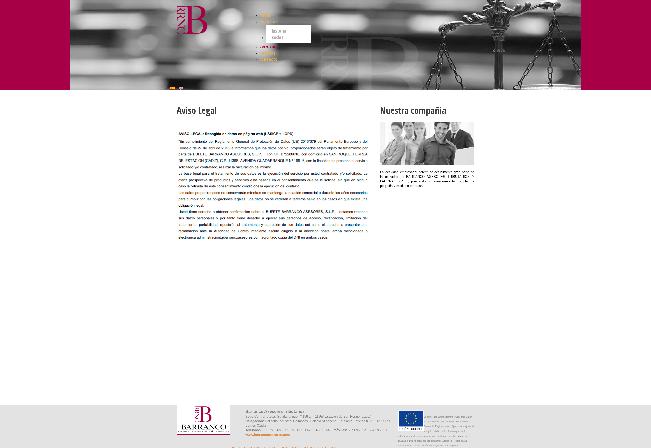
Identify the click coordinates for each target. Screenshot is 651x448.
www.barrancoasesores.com (267, 435)
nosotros (268, 21)
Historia (279, 31)
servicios (268, 46)
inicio (264, 15)
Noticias (267, 53)
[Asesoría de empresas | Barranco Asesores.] (198, 17)
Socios (277, 37)
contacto (268, 59)
